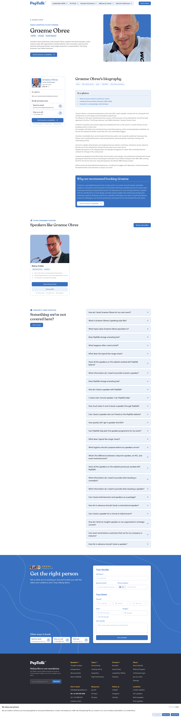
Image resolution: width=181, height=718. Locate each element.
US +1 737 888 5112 (76, 697)
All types (94, 697)
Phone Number (123, 583)
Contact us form (76, 701)
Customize (157, 714)
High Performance (97, 677)
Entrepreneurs (75, 669)
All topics (94, 694)
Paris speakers (138, 701)
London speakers (139, 690)
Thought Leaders (76, 665)
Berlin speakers (138, 697)
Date (98, 609)
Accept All (175, 714)
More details (100, 621)
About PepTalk (138, 665)
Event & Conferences (123, 3)
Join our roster (137, 677)
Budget (125, 609)
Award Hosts (116, 669)
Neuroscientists (76, 673)
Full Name (100, 574)
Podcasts (115, 677)
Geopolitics (95, 673)
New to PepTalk (76, 677)
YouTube (115, 697)
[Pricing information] (48, 86)
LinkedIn (115, 690)
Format (99, 599)
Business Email (101, 583)
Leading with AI (96, 669)
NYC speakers (137, 694)
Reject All (166, 714)
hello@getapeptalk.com (79, 690)
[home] (38, 3)
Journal (93, 690)
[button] (60, 3)
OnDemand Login (139, 673)
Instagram (115, 694)
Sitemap (136, 680)
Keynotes (115, 665)
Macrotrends (95, 665)
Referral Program (139, 669)
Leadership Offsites (118, 673)
